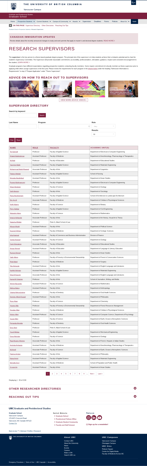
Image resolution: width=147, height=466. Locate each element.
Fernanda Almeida (16, 323)
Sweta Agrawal (15, 240)
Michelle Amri (14, 363)
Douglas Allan (14, 310)
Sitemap (23, 431)
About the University (71, 443)
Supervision (87, 21)
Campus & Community (60, 21)
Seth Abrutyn (14, 191)
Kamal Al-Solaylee (16, 279)
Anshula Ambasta (16, 345)
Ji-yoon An (13, 367)
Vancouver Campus (109, 441)
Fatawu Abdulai (15, 174)
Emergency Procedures (16, 462)
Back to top (13, 431)
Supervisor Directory (33, 25)
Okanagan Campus (109, 443)
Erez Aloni (13, 328)
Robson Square (107, 449)
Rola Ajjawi (14, 262)
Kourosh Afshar (15, 231)
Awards (75, 21)
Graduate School (13, 29)
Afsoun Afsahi (15, 226)
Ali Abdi (12, 160)
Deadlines (97, 21)
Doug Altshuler (15, 336)
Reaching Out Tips (61, 25)
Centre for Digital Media (110, 451)
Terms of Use (30, 462)
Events (66, 448)
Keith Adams (14, 204)
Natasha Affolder (16, 222)
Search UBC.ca (69, 455)
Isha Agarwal (14, 235)
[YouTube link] (99, 417)
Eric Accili (13, 200)
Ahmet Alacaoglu (16, 284)
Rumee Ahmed (15, 253)
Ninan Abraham (15, 187)
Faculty (54, 148)
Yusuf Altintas (14, 332)
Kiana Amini (14, 358)
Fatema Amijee (15, 354)
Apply (134, 21)
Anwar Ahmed (15, 248)
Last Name (13, 122)
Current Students (42, 21)
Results (95, 130)
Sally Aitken (14, 257)
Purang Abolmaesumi (17, 182)
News (66, 445)
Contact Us (13, 423)
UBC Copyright (41, 462)
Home (13, 21)
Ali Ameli (13, 350)
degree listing (92, 69)
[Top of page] (11, 25)
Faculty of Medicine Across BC (113, 454)
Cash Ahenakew (15, 244)
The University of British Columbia (13, 6)
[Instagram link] (88, 417)
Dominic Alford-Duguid (18, 297)
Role (94, 122)
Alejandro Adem (15, 213)
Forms (106, 21)
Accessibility (52, 462)
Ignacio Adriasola (16, 218)
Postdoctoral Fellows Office (66, 419)
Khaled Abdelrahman (17, 156)
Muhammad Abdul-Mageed (19, 169)
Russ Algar (14, 301)
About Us (124, 21)
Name (13, 148)
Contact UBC (69, 441)
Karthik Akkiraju (15, 270)
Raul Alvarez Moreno (17, 341)
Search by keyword (17, 111)
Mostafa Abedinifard (17, 178)
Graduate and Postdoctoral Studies (73, 409)
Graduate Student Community (67, 422)
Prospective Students (25, 21)
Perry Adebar (14, 209)
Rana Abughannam (16, 196)
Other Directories (48, 25)
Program (42, 122)
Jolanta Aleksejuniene (17, 292)
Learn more (23, 62)
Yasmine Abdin (15, 165)
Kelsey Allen (14, 314)
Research (37, 431)
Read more (109, 41)
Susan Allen (14, 319)
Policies (115, 21)
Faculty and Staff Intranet (65, 425)
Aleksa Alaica (14, 288)
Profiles (30, 431)
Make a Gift (68, 453)
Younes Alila (14, 306)
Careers (67, 450)
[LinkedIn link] (93, 417)
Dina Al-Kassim (15, 275)
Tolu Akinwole (14, 266)
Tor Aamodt (14, 152)
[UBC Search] (133, 2)
